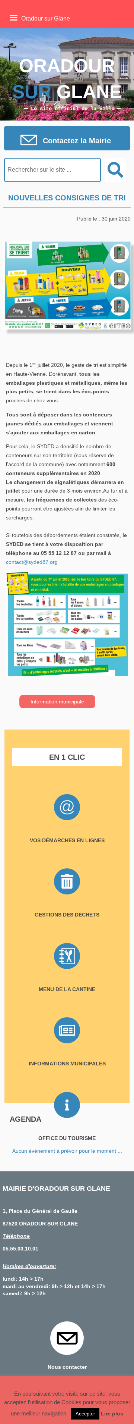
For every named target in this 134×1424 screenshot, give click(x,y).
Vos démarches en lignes (67, 840)
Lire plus (112, 1414)
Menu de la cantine (67, 989)
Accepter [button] (85, 1414)
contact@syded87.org (32, 562)
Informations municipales (67, 1064)
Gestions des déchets (67, 915)
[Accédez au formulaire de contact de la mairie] (67, 140)
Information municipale (57, 702)
